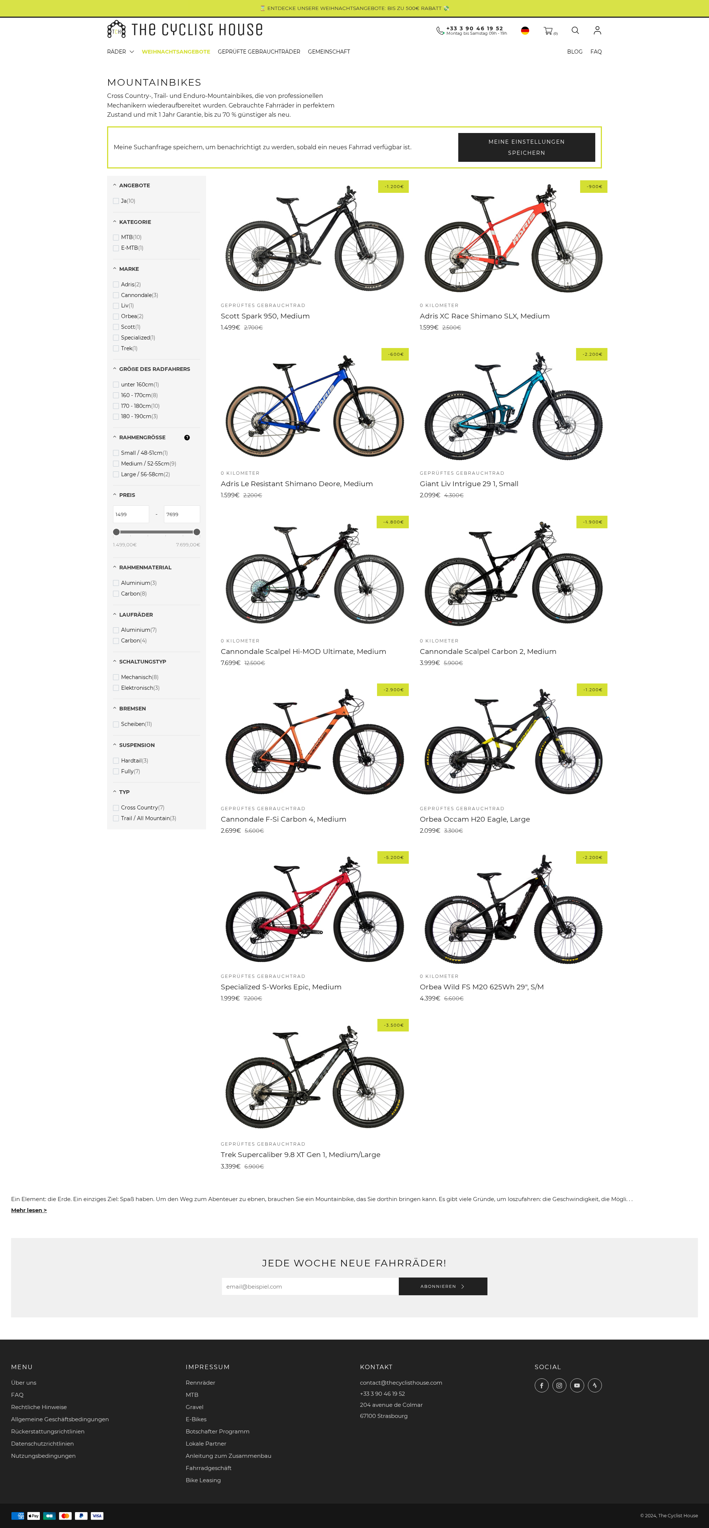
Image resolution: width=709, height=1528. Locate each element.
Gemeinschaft (329, 51)
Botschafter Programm (218, 1431)
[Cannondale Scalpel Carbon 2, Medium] (514, 574)
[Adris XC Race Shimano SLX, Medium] (514, 238)
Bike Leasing (203, 1480)
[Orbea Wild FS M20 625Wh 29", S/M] (514, 909)
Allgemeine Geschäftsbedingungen (60, 1419)
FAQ (596, 51)
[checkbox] (124, 201)
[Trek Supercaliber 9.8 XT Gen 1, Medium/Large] (315, 1077)
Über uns (23, 1382)
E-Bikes (196, 1419)
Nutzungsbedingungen (43, 1455)
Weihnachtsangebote (176, 51)
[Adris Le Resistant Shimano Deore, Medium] (315, 406)
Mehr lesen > (29, 1210)
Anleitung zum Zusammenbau (228, 1455)
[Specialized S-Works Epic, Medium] (315, 909)
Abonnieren (439, 1286)
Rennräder (200, 1382)
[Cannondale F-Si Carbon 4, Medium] (315, 741)
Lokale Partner (206, 1443)
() (555, 33)
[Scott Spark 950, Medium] (315, 238)
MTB (192, 1394)
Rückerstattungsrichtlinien (48, 1431)
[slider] (116, 532)
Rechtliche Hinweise (39, 1407)
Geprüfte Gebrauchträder (259, 51)
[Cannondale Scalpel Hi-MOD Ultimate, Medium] (315, 574)
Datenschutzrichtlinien (42, 1443)
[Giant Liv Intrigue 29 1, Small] (514, 406)
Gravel (194, 1407)
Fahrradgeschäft (209, 1467)
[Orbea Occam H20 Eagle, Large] (514, 741)
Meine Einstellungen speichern (527, 147)
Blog (575, 51)
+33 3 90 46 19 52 (474, 28)
